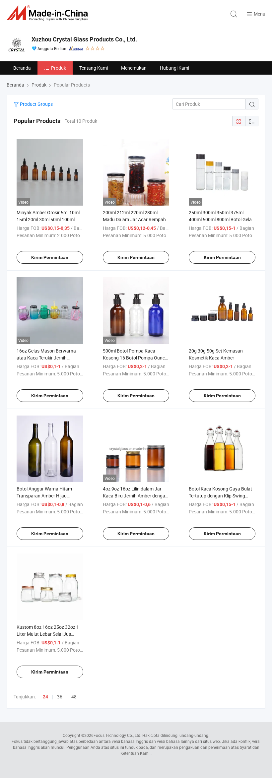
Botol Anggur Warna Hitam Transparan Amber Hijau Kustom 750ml (44, 496)
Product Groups (36, 104)
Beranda (22, 68)
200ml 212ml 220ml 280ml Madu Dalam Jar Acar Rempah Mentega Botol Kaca (134, 219)
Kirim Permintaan (49, 257)
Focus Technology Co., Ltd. (117, 735)
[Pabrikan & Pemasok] (48, 13)
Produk (58, 68)
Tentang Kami (93, 68)
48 (74, 696)
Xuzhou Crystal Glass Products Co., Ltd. (84, 39)
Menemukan (134, 68)
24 (45, 696)
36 (59, 696)
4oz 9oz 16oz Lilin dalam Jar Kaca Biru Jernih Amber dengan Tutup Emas (135, 496)
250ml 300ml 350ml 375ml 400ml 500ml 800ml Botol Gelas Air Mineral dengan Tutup (221, 219)
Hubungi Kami (174, 68)
